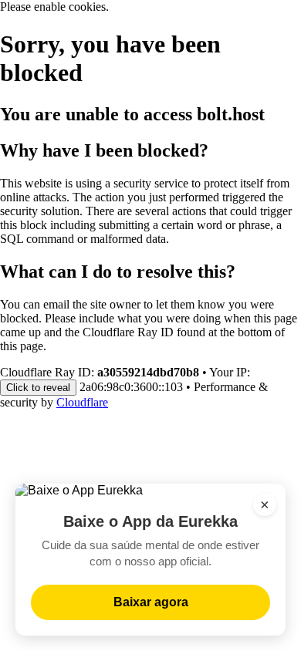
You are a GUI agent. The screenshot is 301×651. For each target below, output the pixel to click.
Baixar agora (150, 602)
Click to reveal (38, 387)
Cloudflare (82, 402)
